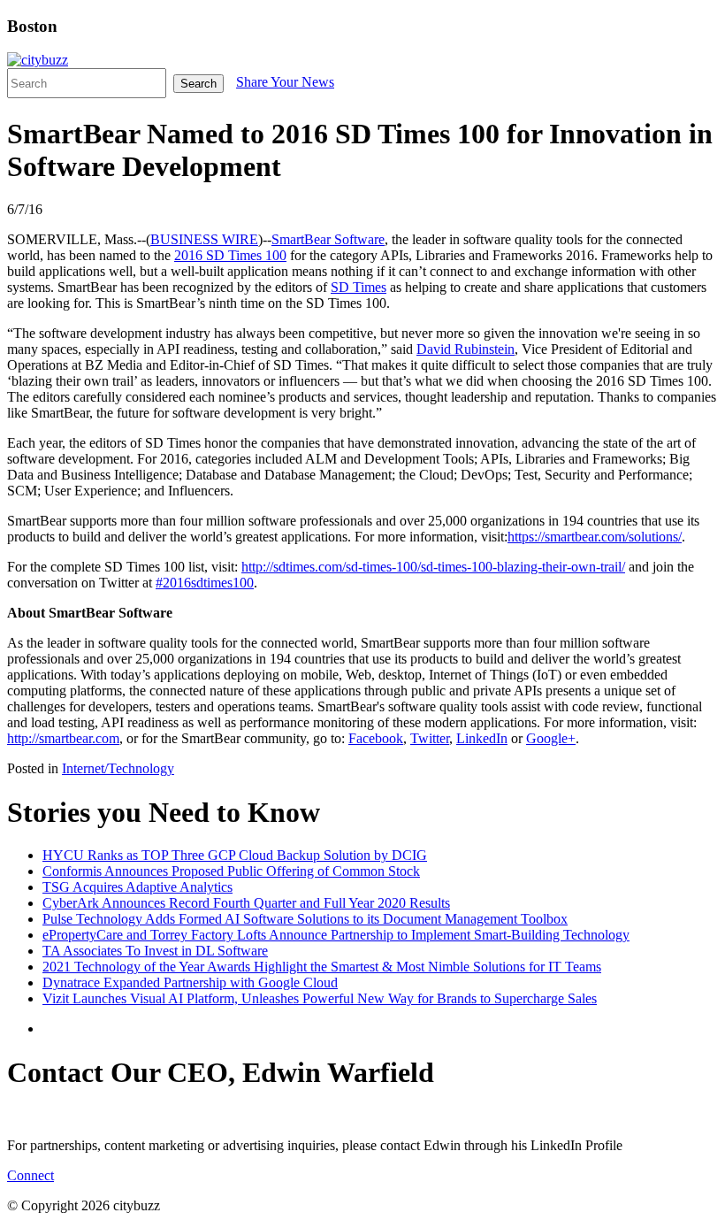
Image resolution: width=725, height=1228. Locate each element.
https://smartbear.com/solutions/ (595, 536)
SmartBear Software (328, 239)
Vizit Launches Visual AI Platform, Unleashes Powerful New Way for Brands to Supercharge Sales (319, 998)
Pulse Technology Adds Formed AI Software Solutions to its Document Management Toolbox (305, 918)
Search (198, 83)
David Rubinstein (465, 349)
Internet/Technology (118, 768)
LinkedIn (482, 738)
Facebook (375, 738)
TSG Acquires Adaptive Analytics (137, 886)
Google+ (551, 738)
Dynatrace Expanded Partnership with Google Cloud (190, 982)
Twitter (429, 738)
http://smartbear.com (63, 738)
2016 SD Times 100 (230, 255)
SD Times (358, 287)
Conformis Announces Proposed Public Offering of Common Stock (231, 871)
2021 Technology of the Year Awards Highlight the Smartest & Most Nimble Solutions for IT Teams (321, 966)
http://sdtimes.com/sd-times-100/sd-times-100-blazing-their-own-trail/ (433, 566)
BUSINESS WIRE (204, 239)
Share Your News (285, 81)
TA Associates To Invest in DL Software (155, 950)
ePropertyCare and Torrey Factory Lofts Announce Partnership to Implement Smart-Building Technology (336, 934)
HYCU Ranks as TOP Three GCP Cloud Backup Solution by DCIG (234, 855)
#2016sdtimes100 (205, 582)
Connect (30, 1175)
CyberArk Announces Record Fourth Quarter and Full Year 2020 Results (246, 902)
